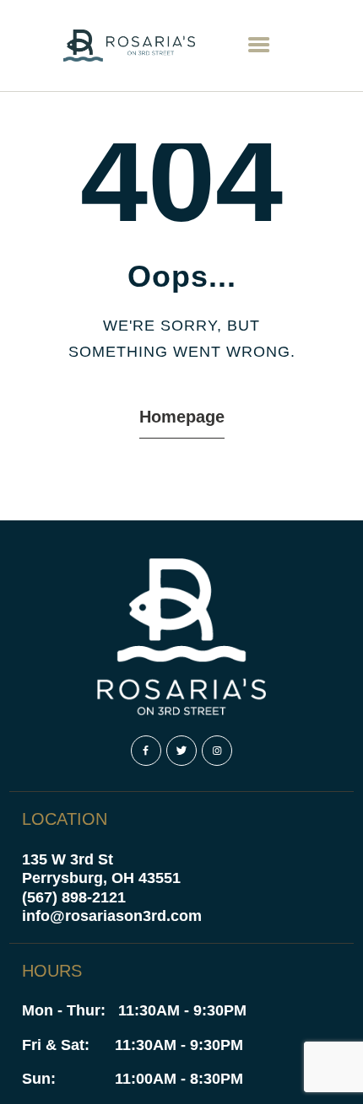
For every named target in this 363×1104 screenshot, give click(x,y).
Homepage (182, 416)
